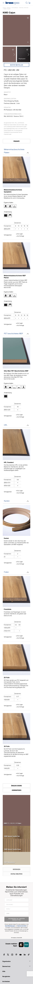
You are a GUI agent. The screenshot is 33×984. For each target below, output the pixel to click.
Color (18, 103)
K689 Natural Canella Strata (12, 849)
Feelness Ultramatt (23, 7)
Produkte (16, 141)
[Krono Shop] (29, 3)
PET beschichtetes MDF (13, 333)
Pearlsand (22, 59)
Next (13, 54)
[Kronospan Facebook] (4, 955)
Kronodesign (15, 7)
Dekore (8, 7)
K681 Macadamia (9, 862)
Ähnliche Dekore (16, 786)
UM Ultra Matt (17, 110)
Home (4, 7)
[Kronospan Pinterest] (16, 955)
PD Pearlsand (8, 110)
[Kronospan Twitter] (8, 955)
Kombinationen (16, 790)
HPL (5, 425)
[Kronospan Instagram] (12, 955)
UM (9, 70)
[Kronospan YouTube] (20, 955)
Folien (6, 572)
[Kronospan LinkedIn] (24, 955)
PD (5, 70)
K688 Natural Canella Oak (12, 836)
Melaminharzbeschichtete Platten (14, 151)
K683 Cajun (7, 9)
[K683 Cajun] (16, 30)
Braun (6, 94)
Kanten (7, 501)
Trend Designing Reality (11, 101)
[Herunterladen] (28, 42)
